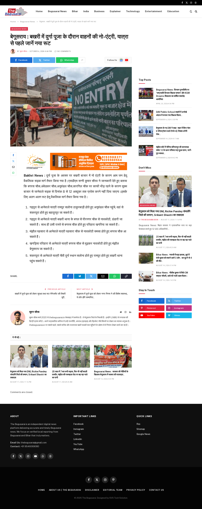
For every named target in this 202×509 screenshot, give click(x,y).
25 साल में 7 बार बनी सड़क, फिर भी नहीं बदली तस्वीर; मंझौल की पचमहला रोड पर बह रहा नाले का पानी (69, 374)
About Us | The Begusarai (65, 490)
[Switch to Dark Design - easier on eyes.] (191, 11)
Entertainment (153, 11)
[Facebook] (13, 155)
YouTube (77, 444)
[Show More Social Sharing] (82, 60)
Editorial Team (112, 490)
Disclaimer (92, 490)
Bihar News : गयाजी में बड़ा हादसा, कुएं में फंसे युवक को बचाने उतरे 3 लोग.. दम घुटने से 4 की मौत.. (174, 257)
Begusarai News (57, 11)
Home (39, 11)
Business (99, 11)
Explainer (115, 11)
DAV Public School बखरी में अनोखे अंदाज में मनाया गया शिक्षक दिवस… (171, 113)
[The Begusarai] (16, 11)
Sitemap (141, 429)
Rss (138, 424)
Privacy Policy (135, 490)
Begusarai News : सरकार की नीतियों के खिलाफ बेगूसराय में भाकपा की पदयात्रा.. (111, 373)
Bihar (75, 11)
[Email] (13, 167)
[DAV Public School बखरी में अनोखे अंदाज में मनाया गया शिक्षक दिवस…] (146, 115)
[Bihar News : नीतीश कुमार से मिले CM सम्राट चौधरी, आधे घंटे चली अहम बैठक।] (146, 276)
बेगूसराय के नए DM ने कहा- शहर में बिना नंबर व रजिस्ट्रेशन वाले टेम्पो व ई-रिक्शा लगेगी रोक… (173, 131)
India (86, 11)
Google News (143, 434)
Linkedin (77, 439)
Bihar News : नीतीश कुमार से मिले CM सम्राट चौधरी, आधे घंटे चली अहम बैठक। (172, 274)
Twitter (77, 434)
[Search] (195, 11)
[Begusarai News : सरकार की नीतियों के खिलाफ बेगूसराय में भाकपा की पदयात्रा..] (113, 356)
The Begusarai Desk (149, 220)
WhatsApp (78, 449)
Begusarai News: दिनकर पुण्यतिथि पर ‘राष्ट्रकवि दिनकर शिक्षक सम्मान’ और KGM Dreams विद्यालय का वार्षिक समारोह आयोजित (173, 94)
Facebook (78, 424)
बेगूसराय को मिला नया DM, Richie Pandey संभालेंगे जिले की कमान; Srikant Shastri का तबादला (28, 374)
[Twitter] (13, 161)
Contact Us (156, 490)
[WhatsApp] (13, 173)
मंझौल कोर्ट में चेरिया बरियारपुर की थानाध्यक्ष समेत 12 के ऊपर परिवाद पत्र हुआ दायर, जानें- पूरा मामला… (174, 150)
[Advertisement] (165, 49)
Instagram (78, 429)
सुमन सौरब (23, 51)
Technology (133, 11)
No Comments (64, 51)
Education (173, 11)
